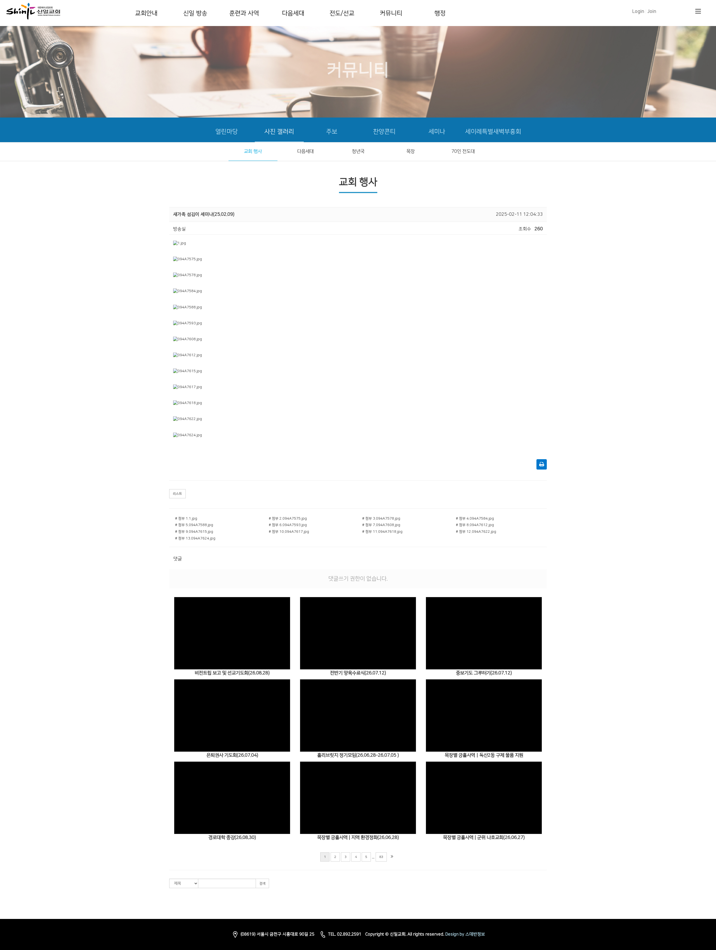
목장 (410, 151)
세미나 (436, 131)
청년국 (358, 151)
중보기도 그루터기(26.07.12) (484, 672)
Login (638, 11)
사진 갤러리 (279, 131)
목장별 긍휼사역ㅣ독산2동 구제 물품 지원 (484, 755)
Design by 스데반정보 (465, 934)
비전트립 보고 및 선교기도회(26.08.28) (232, 672)
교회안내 (146, 13)
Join (651, 11)
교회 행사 (253, 151)
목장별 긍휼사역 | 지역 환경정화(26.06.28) (358, 837)
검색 (262, 883)
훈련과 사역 (244, 13)
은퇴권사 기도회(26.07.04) (232, 755)
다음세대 (293, 13)
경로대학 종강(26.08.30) (232, 837)
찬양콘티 (384, 131)
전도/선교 (341, 13)
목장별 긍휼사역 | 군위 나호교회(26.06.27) (484, 837)
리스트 (177, 494)
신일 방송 (195, 13)
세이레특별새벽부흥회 (493, 131)
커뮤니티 (391, 13)
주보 (331, 131)
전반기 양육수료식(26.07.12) (358, 672)
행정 (440, 13)
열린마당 (226, 131)
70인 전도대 (463, 151)
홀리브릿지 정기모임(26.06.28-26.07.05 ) (358, 755)
